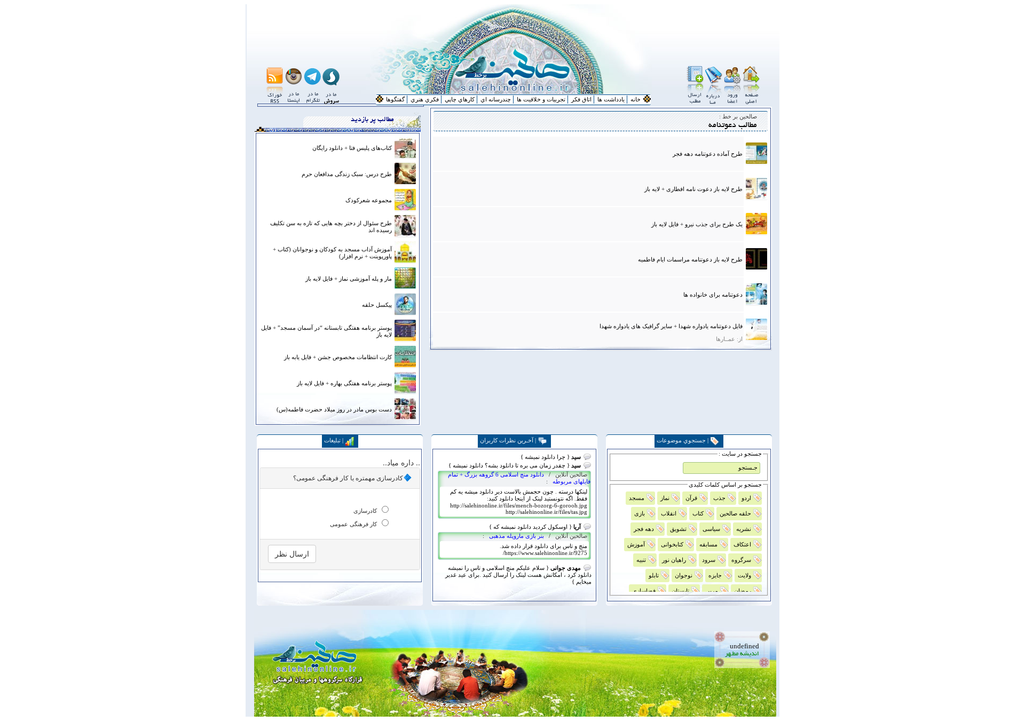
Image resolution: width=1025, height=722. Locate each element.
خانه (635, 99)
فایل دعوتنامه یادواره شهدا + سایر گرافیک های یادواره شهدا (671, 326)
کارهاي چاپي (460, 99)
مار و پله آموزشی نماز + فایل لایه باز (348, 278)
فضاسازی (644, 591)
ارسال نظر (292, 554)
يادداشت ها (611, 99)
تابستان (680, 591)
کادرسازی (365, 510)
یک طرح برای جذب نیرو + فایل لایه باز (697, 224)
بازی (639, 513)
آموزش (636, 544)
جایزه (715, 575)
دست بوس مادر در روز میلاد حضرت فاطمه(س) (334, 409)
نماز (664, 498)
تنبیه (641, 560)
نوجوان (683, 575)
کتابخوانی (672, 544)
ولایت (744, 575)
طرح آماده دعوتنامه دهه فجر (708, 153)
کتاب (698, 513)
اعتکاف (742, 544)
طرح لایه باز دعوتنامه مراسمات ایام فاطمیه (690, 259)
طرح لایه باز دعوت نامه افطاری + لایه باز (693, 189)
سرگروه (741, 560)
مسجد (636, 498)
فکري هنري (425, 99)
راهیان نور (674, 560)
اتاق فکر (581, 99)
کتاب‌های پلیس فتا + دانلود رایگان (352, 148)
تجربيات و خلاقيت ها (541, 99)
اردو (746, 498)
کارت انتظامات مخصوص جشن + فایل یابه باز (338, 357)
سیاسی (711, 529)
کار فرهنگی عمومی (353, 524)
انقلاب (668, 513)
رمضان (742, 591)
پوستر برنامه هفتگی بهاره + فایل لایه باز (344, 383)
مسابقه (708, 544)
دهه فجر (644, 529)
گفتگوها (395, 99)
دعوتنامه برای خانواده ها (713, 294)
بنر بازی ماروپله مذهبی (515, 536)
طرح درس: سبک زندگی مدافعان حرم (347, 174)
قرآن (691, 498)
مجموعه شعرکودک (368, 200)
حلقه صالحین (735, 513)
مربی (711, 591)
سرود (708, 560)
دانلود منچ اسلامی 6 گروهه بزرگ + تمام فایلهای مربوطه (519, 478)
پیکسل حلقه (377, 305)
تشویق (678, 529)
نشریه (743, 529)
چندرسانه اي (495, 99)
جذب (719, 498)
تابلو (654, 575)
